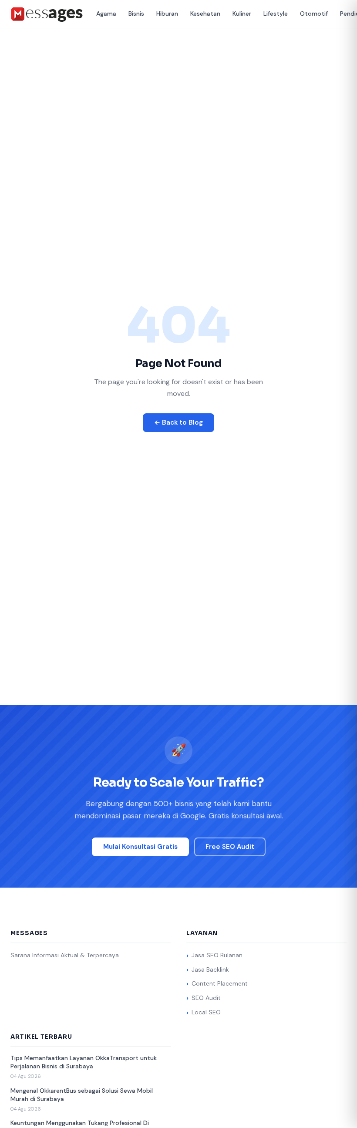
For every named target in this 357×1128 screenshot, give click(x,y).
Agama (106, 13)
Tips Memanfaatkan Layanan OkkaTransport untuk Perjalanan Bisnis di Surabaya (83, 1062)
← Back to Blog (178, 422)
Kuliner (241, 13)
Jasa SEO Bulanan (217, 955)
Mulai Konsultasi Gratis (140, 846)
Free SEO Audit (229, 846)
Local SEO (206, 1012)
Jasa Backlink (210, 969)
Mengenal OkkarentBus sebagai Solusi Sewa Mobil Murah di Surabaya (81, 1095)
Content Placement (220, 983)
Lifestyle (275, 13)
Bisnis (136, 13)
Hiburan (167, 13)
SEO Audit (206, 998)
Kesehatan (205, 13)
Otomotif (314, 13)
